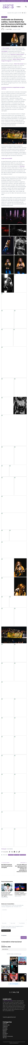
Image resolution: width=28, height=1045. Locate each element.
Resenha (5, 1035)
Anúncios (5, 1023)
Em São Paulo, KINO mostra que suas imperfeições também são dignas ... (6, 894)
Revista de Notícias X (14, 1043)
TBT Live (5, 1037)
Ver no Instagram (14, 983)
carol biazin (10, 854)
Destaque (5, 1028)
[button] (14, 216)
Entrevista (5, 1029)
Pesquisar (4, 935)
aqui (20, 954)
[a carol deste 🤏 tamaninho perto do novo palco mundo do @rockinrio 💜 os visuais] (5, 969)
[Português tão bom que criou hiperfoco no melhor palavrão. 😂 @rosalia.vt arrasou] (22, 977)
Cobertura (4, 17)
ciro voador (16, 854)
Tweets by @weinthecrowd (9, 1017)
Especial (5, 1030)
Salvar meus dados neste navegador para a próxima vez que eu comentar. (12, 927)
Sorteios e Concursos (8, 1036)
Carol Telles (9, 29)
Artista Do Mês (6, 1025)
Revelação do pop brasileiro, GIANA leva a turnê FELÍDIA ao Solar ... (20, 894)
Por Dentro (5, 1033)
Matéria (4, 1032)
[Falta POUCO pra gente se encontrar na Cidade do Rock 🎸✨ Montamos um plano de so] (22, 961)
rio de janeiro (23, 854)
